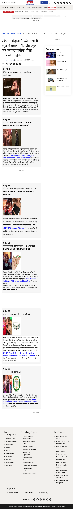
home (3, 34)
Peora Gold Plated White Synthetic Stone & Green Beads (20, 401)
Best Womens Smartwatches (21, 18)
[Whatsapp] (70, 3)
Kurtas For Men (28, 447)
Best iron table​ (61, 462)
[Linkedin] (67, 3)
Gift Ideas (9, 445)
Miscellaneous (19, 11)
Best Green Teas (36, 18)
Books (8, 451)
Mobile (6, 7)
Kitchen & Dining (43, 7)
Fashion (18, 7)
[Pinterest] (64, 3)
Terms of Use (28, 493)
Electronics (12, 7)
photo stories (11, 34)
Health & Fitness (35, 7)
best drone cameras (50, 16)
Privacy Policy (43, 493)
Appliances (27, 7)
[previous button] (62, 16)
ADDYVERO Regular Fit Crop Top (15, 228)
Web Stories (59, 7)
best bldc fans (38, 16)
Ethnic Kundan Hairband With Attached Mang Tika (19, 280)
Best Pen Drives (28, 463)
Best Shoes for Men (29, 450)
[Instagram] (61, 3)
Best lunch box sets (29, 474)
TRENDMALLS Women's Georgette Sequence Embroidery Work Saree (18, 156)
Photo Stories (52, 7)
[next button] (64, 16)
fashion (19, 34)
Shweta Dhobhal (8, 60)
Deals (8, 448)
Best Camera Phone (30, 466)
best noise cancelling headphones (22, 16)
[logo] (30, 2)
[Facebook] (58, 3)
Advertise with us (12, 493)
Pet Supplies (10, 439)
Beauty (22, 7)
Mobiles (51, 11)
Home (3, 7)
